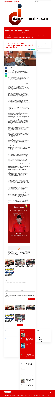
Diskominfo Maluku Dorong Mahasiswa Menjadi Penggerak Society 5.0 (29, 339)
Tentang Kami (48, 395)
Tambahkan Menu (16, 1)
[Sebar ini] (28, 49)
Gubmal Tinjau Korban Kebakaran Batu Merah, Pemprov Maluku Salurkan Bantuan (20, 266)
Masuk (38, 335)
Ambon (6, 49)
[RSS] (19, 249)
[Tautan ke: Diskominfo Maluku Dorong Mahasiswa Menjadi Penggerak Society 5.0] (23, 340)
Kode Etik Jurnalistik (37, 395)
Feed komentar (39, 339)
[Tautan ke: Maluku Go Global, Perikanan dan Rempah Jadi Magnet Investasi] (23, 345)
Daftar (38, 333)
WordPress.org (39, 341)
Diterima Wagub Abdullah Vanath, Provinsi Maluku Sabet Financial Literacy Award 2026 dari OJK (30, 364)
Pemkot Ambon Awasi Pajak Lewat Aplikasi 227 (25, 252)
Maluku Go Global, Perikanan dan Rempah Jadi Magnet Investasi (30, 344)
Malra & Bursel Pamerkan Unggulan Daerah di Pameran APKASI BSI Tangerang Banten (30, 355)
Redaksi (43, 395)
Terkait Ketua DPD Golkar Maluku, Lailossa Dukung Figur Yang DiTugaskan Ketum (13, 253)
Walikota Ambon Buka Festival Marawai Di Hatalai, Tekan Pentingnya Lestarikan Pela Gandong (20, 321)
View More (20, 325)
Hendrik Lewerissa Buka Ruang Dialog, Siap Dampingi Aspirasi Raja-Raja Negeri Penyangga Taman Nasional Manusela (9, 266)
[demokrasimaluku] (27, 14)
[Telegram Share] (32, 49)
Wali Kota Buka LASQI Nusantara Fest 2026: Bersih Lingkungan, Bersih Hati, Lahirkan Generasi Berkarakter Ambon (30, 266)
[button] (50, 1)
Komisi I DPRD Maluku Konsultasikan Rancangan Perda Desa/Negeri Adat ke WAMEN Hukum (30, 349)
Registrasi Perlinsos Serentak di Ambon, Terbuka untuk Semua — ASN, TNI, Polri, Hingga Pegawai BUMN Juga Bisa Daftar (9, 275)
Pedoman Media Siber (28, 395)
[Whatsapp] (34, 49)
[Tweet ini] (30, 49)
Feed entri (38, 337)
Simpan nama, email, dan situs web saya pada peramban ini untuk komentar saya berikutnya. (19, 296)
